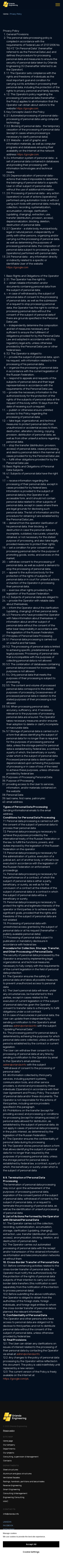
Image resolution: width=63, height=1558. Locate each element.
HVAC (5, 1501)
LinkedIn (7, 1522)
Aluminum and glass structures (17, 1473)
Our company (9, 1445)
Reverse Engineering (12, 1485)
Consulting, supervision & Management (21, 1456)
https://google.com (27, 108)
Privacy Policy (16, 14)
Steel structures (10, 1469)
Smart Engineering (11, 1489)
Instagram (8, 1529)
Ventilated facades (11, 1477)
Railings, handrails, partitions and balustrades (23, 1481)
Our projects (8, 1452)
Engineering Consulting (13, 1497)
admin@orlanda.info (25, 1025)
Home (5, 14)
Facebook (8, 1525)
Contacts (7, 1460)
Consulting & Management (15, 1493)
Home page (8, 1441)
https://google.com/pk (16, 1378)
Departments (9, 1448)
